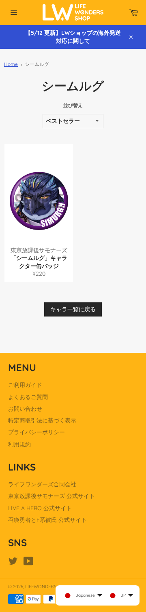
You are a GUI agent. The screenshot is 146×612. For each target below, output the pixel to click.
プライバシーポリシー (36, 432)
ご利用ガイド (25, 384)
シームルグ (37, 64)
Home (11, 64)
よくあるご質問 (28, 397)
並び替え (73, 105)
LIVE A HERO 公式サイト (40, 508)
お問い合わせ (25, 408)
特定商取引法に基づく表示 (42, 420)
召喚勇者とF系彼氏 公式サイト (47, 519)
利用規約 (19, 444)
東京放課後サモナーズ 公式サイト (51, 496)
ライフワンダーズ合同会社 (42, 484)
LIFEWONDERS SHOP (47, 586)
